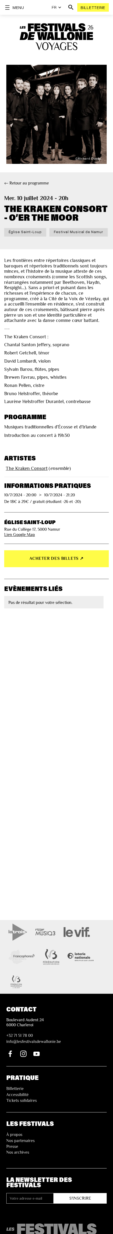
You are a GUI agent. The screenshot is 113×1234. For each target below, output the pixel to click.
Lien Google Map (19, 534)
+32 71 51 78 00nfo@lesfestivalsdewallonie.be (33, 1038)
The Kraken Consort (27, 468)
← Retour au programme (26, 183)
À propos (14, 1134)
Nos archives (17, 1152)
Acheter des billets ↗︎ (56, 558)
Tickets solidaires (21, 1100)
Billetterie (93, 7)
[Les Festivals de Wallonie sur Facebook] (10, 1054)
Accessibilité (17, 1094)
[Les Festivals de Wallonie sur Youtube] (36, 1054)
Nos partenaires (20, 1140)
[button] (57, 7)
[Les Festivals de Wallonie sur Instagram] (23, 1054)
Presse (12, 1146)
